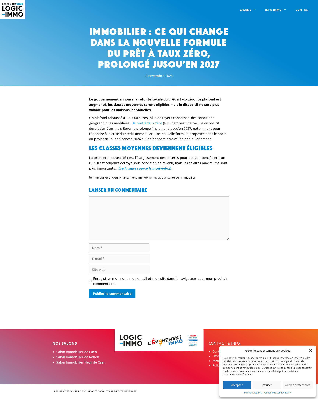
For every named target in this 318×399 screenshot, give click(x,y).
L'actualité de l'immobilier (178, 177)
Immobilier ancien (105, 177)
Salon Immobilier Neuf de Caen (80, 362)
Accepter (237, 385)
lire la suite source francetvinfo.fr (145, 168)
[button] (310, 350)
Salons (245, 9)
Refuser (267, 385)
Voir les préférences (297, 385)
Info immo (273, 9)
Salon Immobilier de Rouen (77, 357)
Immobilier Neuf (149, 177)
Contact (303, 9)
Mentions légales (253, 392)
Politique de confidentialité (278, 392)
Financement (128, 177)
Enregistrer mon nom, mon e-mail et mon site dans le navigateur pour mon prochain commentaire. (160, 281)
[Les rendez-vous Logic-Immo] (12, 9)
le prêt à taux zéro (147, 123)
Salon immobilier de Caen (76, 352)
